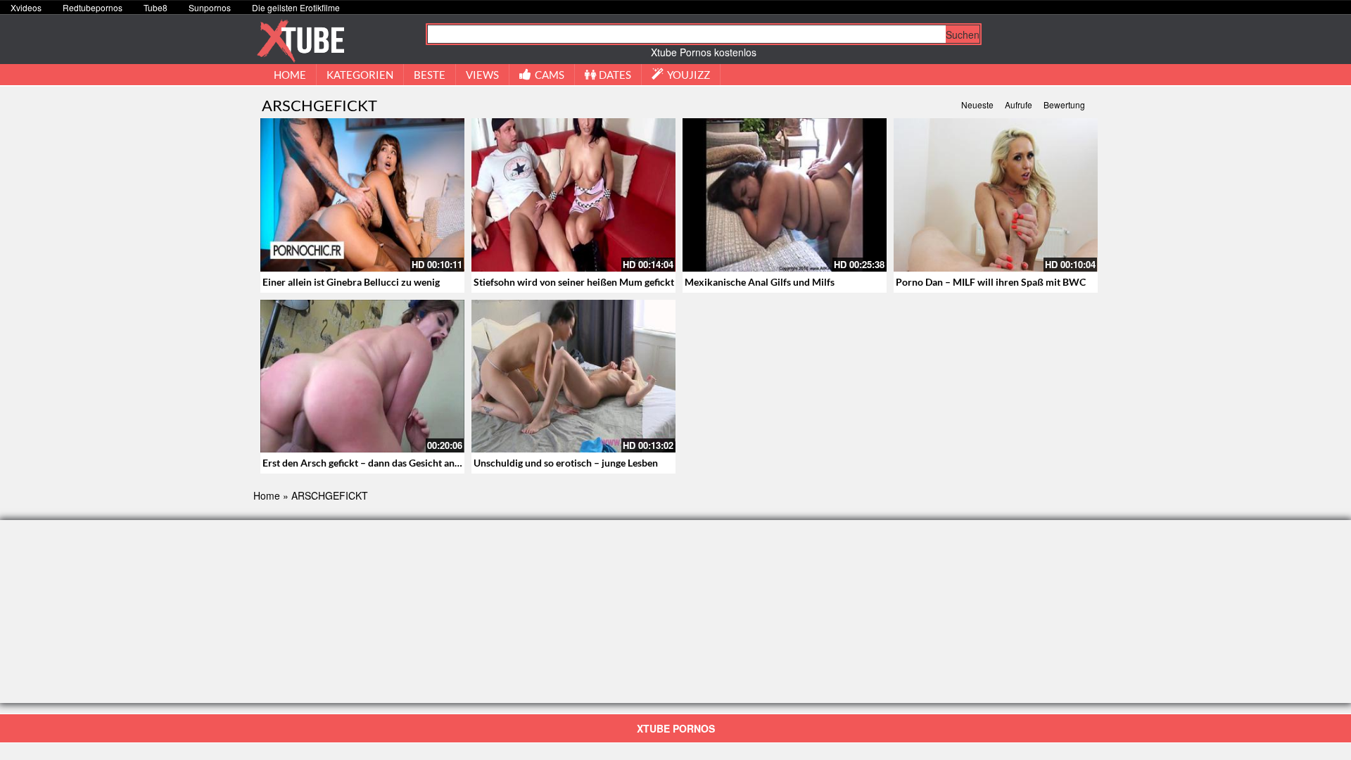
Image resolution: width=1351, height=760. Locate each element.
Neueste (977, 104)
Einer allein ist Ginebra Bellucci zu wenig (351, 282)
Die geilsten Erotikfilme (296, 7)
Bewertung (1064, 104)
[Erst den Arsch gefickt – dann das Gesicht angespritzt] (362, 376)
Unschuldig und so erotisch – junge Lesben (566, 463)
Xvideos (26, 7)
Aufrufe (1018, 104)
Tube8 (155, 7)
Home (266, 495)
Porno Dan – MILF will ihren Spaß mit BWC (991, 282)
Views (482, 74)
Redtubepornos (92, 7)
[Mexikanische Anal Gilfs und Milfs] (785, 195)
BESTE (429, 74)
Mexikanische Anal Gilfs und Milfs (760, 282)
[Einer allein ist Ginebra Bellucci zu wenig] (362, 195)
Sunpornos (210, 7)
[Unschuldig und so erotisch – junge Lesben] (573, 376)
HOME (290, 74)
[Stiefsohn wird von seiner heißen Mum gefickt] (573, 195)
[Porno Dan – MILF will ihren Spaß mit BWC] (996, 195)
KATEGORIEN (359, 74)
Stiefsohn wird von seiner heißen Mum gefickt (574, 282)
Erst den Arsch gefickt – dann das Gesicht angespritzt (377, 463)
